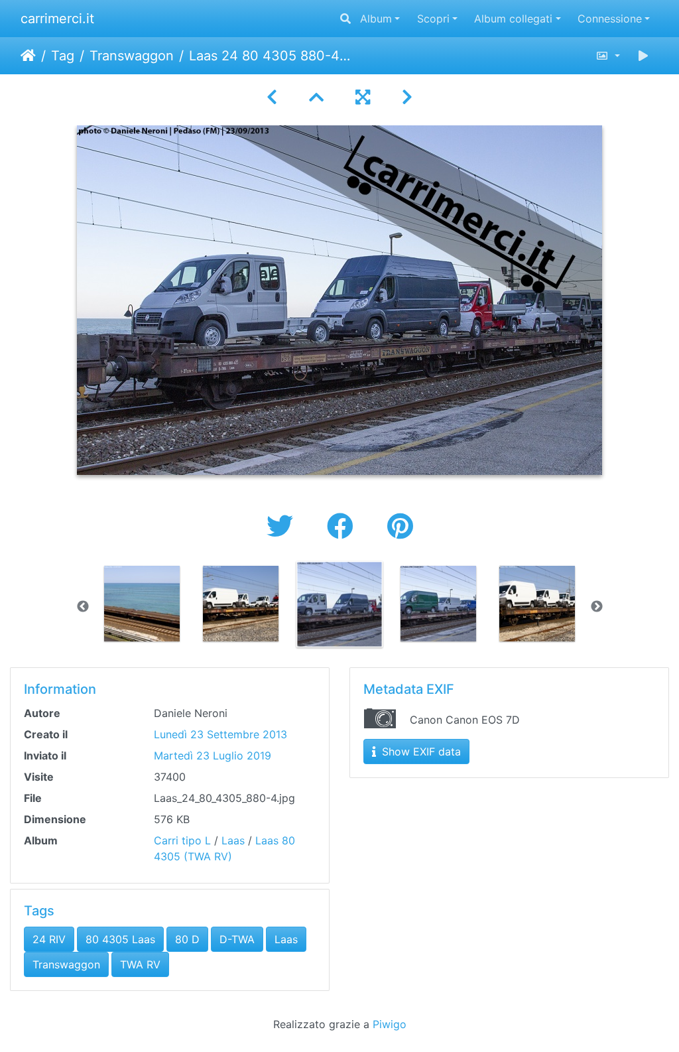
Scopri (433, 18)
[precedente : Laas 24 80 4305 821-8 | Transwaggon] (272, 97)
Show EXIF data (420, 751)
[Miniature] (316, 97)
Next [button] (596, 607)
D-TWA (237, 939)
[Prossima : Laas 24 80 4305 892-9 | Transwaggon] (407, 97)
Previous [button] (83, 607)
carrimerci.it (57, 19)
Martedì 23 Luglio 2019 (212, 755)
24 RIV (49, 939)
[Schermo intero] (363, 97)
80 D (187, 939)
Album (376, 18)
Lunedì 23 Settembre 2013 (220, 734)
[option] (142, 603)
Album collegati (513, 18)
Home (28, 56)
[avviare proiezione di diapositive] (643, 55)
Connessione (610, 18)
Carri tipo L (182, 840)
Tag (62, 56)
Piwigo (389, 1024)
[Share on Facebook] (344, 526)
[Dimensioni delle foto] (608, 55)
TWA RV (140, 964)
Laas (233, 840)
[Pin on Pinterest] (400, 526)
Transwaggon (132, 56)
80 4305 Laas (120, 939)
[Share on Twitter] (283, 526)
